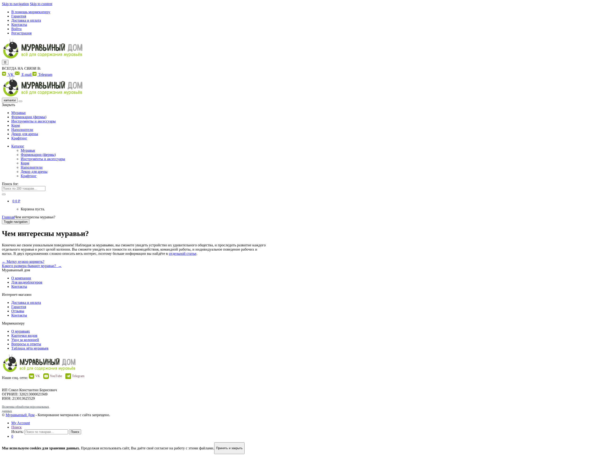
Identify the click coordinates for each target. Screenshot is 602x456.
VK (11, 75)
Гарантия (18, 16)
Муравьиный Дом (20, 415)
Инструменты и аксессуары (33, 121)
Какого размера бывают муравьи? (32, 266)
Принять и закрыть (229, 448)
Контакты (19, 25)
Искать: (17, 432)
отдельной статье (182, 254)
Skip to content (41, 4)
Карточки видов (24, 336)
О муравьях (20, 331)
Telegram (44, 75)
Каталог (17, 146)
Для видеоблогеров (26, 282)
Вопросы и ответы (26, 344)
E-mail (26, 75)
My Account (20, 423)
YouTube (56, 376)
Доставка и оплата (26, 20)
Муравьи (18, 113)
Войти (16, 29)
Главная (8, 217)
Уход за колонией (25, 340)
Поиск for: (10, 184)
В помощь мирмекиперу (30, 12)
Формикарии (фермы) (28, 117)
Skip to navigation (15, 4)
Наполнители (22, 130)
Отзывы (17, 311)
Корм (15, 125)
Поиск (16, 427)
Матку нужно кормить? (23, 262)
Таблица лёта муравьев (29, 348)
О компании (21, 278)
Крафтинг (19, 138)
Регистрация (21, 33)
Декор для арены (24, 134)
